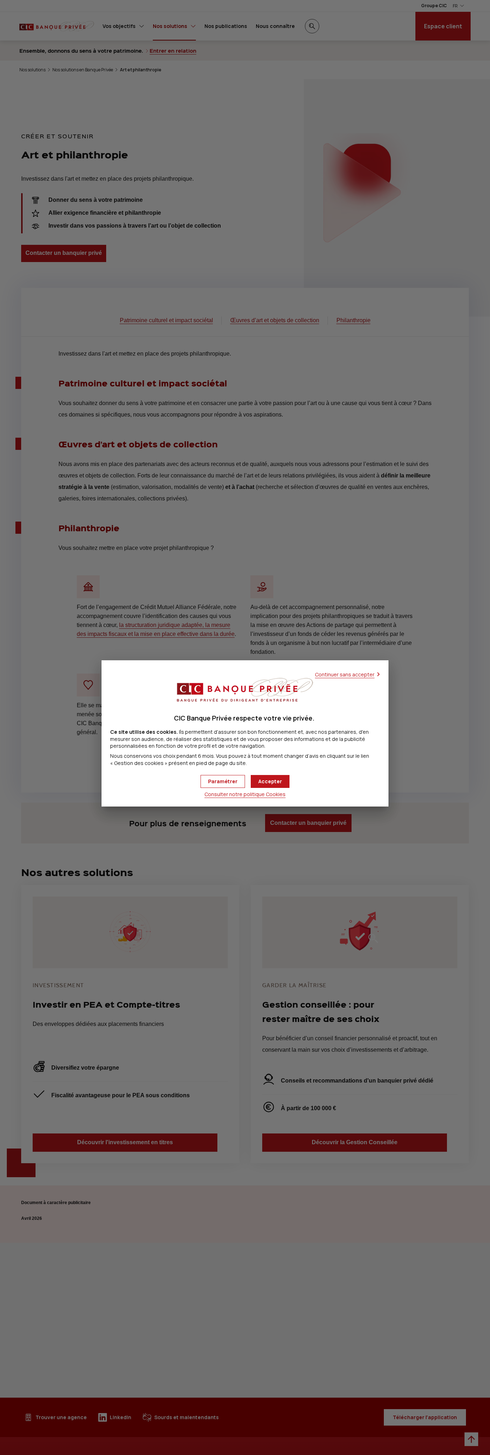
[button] (270, 781)
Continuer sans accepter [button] (344, 674)
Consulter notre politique (245, 794)
